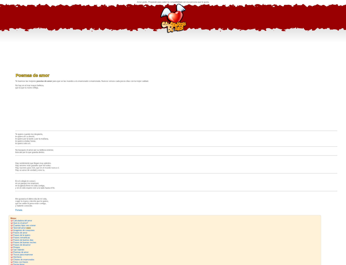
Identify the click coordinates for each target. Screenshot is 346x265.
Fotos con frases (20, 262)
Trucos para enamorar (23, 254)
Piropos (16, 247)
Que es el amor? (20, 223)
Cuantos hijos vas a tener (24, 225)
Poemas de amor (21, 252)
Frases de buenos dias (23, 240)
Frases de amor (20, 233)
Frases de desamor (22, 245)
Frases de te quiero (21, 235)
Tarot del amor (19, 228)
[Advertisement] (173, 52)
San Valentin (18, 250)
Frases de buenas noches (24, 242)
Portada (18, 210)
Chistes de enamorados (23, 259)
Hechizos (17, 257)
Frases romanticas (21, 237)
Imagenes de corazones (24, 230)
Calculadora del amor (22, 220)
